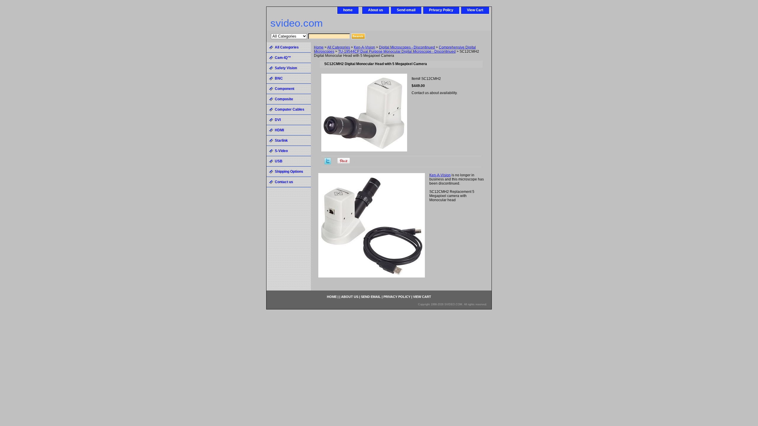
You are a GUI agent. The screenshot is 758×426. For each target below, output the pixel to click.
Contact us (284, 182)
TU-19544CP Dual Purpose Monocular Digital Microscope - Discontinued (397, 51)
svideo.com (296, 23)
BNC (279, 78)
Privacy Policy (441, 10)
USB (278, 161)
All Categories (338, 47)
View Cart (475, 10)
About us (375, 10)
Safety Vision (286, 68)
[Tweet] (327, 163)
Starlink (281, 140)
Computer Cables (289, 109)
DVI (278, 120)
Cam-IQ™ (283, 58)
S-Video (281, 151)
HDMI (279, 130)
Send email (406, 10)
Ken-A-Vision (364, 47)
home (348, 10)
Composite (284, 99)
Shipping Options (289, 172)
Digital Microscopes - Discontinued (407, 47)
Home (319, 47)
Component (284, 89)
